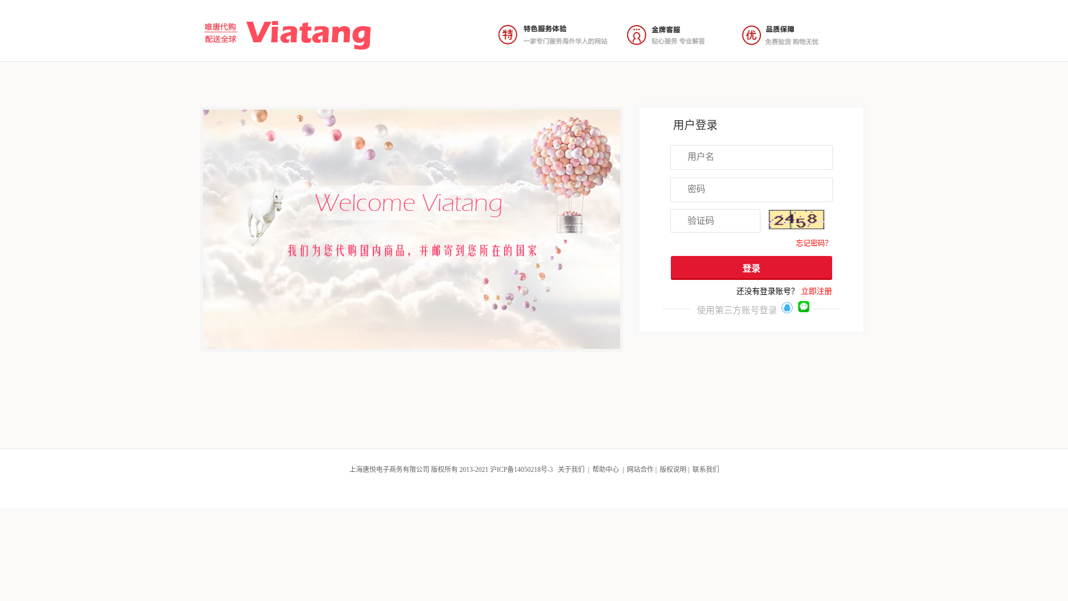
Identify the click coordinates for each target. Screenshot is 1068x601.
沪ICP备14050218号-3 (521, 470)
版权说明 (673, 470)
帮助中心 (605, 470)
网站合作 (640, 470)
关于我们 (571, 470)
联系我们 (706, 470)
